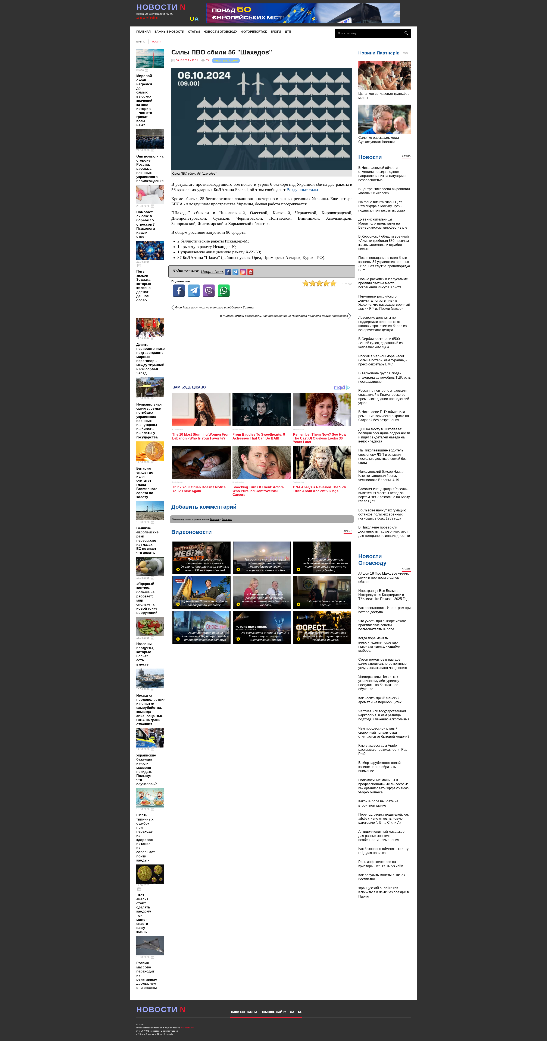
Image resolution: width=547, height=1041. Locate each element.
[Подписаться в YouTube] (251, 271)
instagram (227, 519)
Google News (212, 271)
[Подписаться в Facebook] (228, 271)
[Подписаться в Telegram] (236, 271)
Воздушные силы (302, 189)
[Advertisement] (261, 350)
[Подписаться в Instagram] (243, 271)
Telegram (214, 519)
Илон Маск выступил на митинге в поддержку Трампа (214, 307)
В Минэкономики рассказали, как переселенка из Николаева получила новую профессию (284, 315)
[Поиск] (406, 33)
